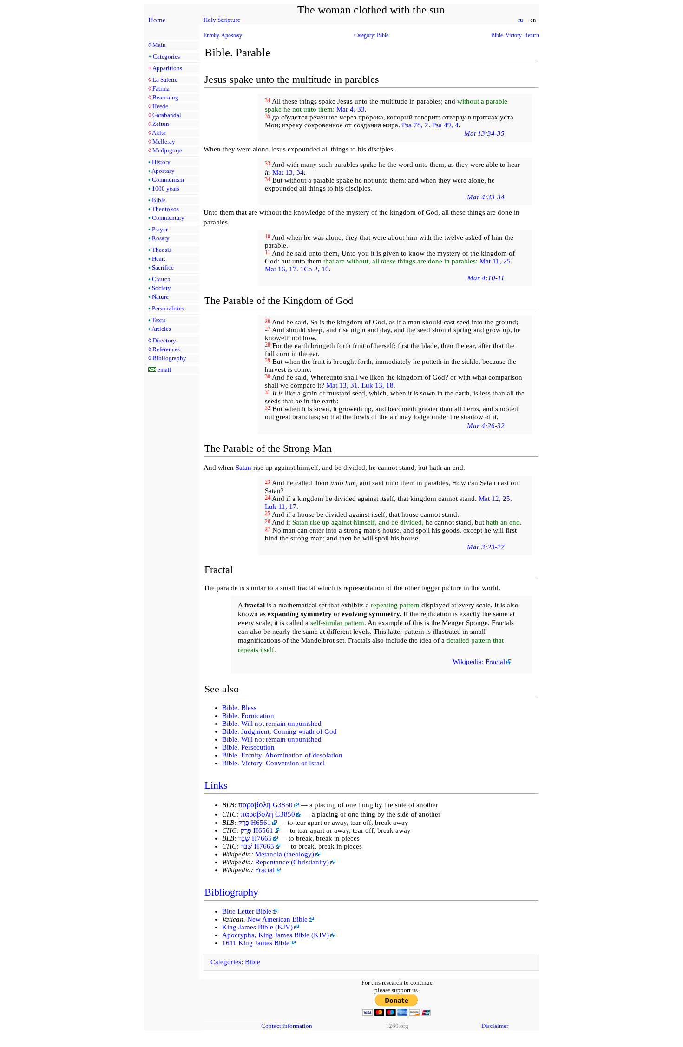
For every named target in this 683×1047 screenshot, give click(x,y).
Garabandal (166, 115)
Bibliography (169, 358)
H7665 (255, 838)
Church (161, 279)
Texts (158, 319)
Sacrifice (163, 267)
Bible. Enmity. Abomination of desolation (282, 755)
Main (159, 44)
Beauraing (165, 97)
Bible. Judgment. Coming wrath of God (279, 731)
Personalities (168, 308)
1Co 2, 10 (314, 269)
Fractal (265, 870)
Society (161, 287)
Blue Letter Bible (246, 911)
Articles (161, 328)
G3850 (265, 805)
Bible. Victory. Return (515, 35)
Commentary (168, 217)
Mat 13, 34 (288, 172)
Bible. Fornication (248, 715)
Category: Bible (371, 35)
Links (216, 785)
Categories (166, 56)
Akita (159, 132)
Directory (164, 340)
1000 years (165, 188)
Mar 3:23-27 (486, 547)
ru (521, 19)
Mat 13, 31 (342, 385)
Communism (168, 179)
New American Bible (277, 919)
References (166, 349)
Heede (160, 106)
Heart (158, 258)
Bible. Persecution (248, 747)
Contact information (286, 1025)
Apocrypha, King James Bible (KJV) (275, 935)
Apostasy (163, 170)
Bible (159, 200)
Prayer (160, 229)
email (164, 369)
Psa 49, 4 (445, 125)
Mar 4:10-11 (486, 278)
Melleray (163, 141)
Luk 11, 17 (280, 506)
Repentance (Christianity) (292, 862)
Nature (160, 296)
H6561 (254, 822)
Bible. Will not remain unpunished (272, 723)
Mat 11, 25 (495, 261)
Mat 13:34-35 (484, 133)
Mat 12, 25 (494, 498)
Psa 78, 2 (415, 125)
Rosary (161, 238)
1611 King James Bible (255, 943)
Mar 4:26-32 (486, 425)
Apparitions (167, 68)
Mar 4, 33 (350, 109)
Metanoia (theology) (284, 854)
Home (157, 20)
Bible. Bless (239, 707)
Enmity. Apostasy (223, 35)
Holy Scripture (222, 19)
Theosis (161, 249)
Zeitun (160, 123)
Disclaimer (494, 1025)
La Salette (164, 79)
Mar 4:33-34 (486, 197)
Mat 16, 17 (280, 269)
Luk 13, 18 (377, 385)
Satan (243, 467)
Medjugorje (167, 150)
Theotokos (165, 208)
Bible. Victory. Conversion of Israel (273, 763)
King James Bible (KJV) (257, 927)
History (161, 161)
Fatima (161, 88)
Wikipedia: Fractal (479, 661)
